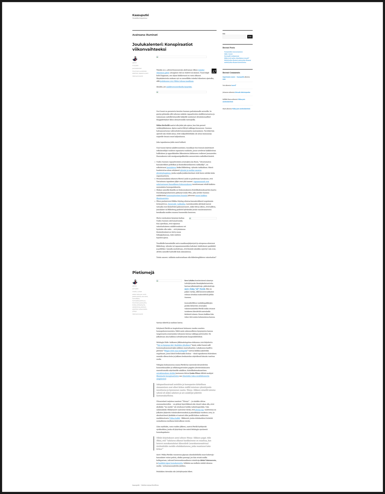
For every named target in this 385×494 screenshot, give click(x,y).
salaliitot (135, 73)
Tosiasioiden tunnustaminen (233, 52)
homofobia (136, 298)
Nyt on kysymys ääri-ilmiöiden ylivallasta (174, 345)
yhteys (134, 311)
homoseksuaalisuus (138, 300)
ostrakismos (136, 307)
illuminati (135, 71)
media (134, 291)
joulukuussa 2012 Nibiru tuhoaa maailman (177, 81)
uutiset (139, 291)
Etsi (224, 34)
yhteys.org (199, 410)
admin (134, 63)
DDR (224, 79)
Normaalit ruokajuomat (231, 56)
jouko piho (142, 303)
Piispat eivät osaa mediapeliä (175, 351)
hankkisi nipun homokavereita (170, 463)
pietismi (143, 307)
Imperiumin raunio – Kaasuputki (233, 77)
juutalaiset (142, 71)
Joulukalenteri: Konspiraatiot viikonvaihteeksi (162, 47)
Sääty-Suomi (228, 54)
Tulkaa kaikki (174, 418)
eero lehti (145, 296)
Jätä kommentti (137, 76)
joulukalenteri (137, 68)
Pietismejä (143, 272)
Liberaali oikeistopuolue (242, 92)
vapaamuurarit (143, 73)
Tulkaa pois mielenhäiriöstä (241, 109)
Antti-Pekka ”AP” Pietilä (194, 289)
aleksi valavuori (137, 294)
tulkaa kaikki (143, 309)
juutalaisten (171, 167)
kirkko (134, 305)
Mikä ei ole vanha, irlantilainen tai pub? (236, 58)
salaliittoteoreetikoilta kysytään (179, 87)
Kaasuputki (140, 15)
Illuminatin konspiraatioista (167, 376)
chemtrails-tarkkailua (176, 204)
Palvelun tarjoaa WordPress (150, 485)
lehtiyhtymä (141, 305)
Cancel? (233, 85)
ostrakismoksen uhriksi (165, 373)
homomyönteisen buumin (176, 196)
